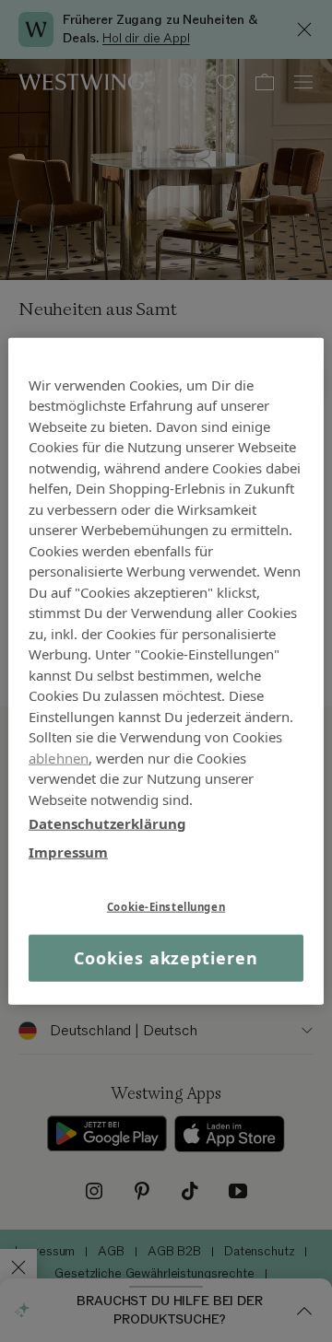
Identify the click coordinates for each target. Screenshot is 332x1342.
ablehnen (59, 757)
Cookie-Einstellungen (166, 907)
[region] (166, 671)
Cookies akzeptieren (165, 958)
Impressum (68, 851)
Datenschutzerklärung (107, 823)
